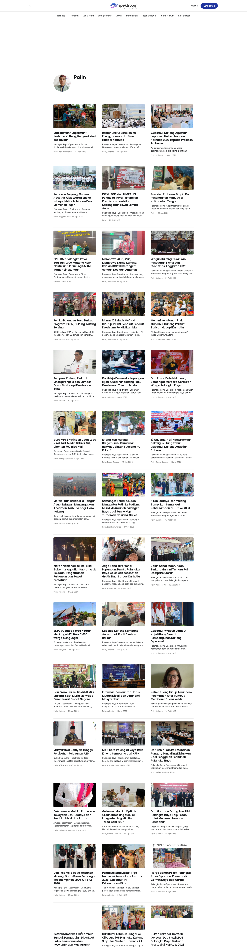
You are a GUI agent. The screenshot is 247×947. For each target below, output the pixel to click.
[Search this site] (30, 5)
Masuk (194, 5)
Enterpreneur (104, 15)
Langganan (209, 5)
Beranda (61, 15)
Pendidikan (132, 15)
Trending (73, 15)
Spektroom (88, 15)
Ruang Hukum (167, 15)
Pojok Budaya (149, 15)
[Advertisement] (123, 41)
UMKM (118, 15)
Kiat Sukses (184, 15)
